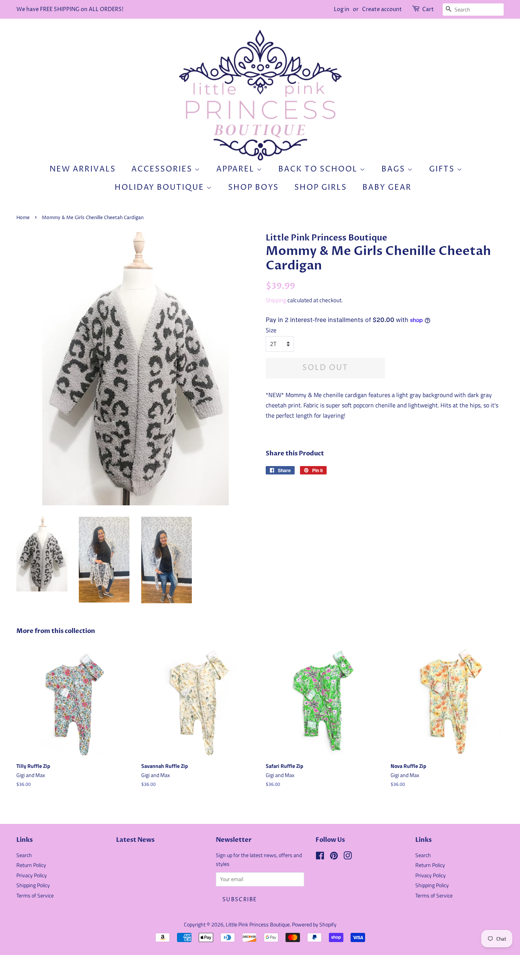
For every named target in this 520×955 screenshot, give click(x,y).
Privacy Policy (31, 875)
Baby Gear (387, 188)
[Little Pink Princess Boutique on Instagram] (347, 857)
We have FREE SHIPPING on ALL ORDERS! (69, 9)
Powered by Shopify (314, 924)
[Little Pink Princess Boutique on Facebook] (320, 857)
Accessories (163, 169)
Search (24, 855)
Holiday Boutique (160, 188)
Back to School (319, 169)
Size (271, 330)
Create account (382, 9)
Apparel (236, 169)
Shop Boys (253, 188)
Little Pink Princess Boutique (258, 924)
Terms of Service (35, 895)
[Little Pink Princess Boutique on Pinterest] (334, 857)
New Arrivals (82, 169)
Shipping (276, 300)
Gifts (443, 169)
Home (23, 218)
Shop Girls (320, 188)
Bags (394, 169)
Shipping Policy (33, 885)
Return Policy (31, 865)
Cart (428, 9)
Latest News (135, 840)
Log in (341, 9)
